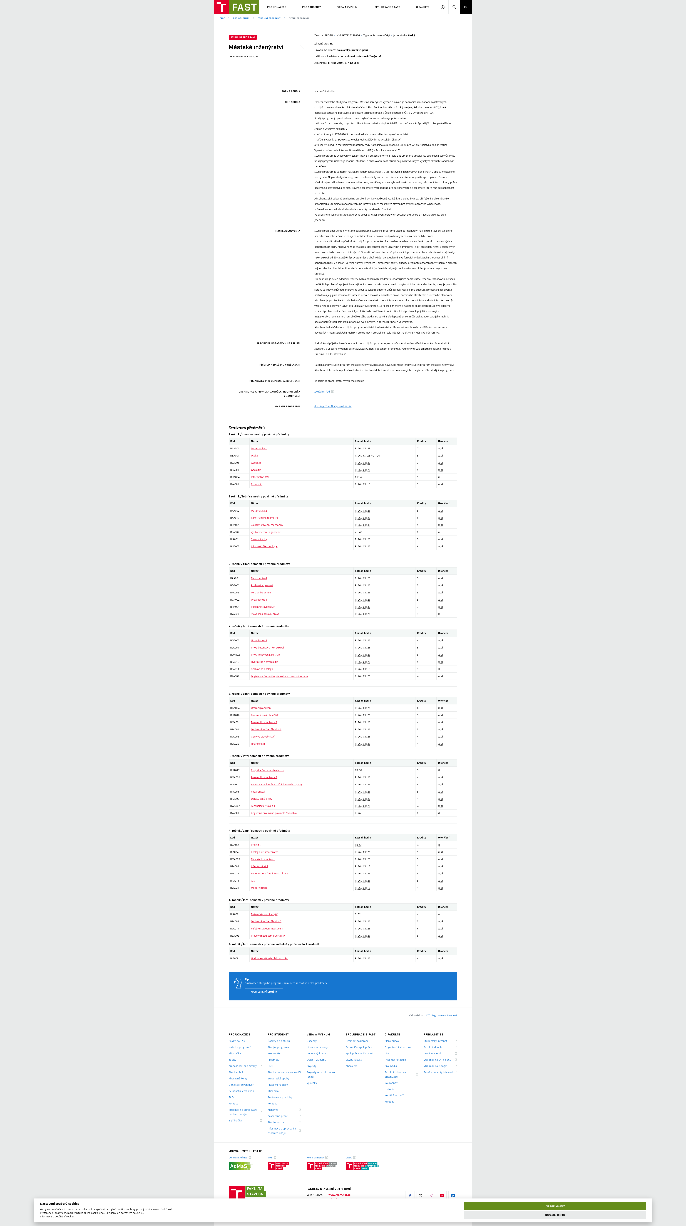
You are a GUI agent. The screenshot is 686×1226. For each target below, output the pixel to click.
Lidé (387, 1053)
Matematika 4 (259, 578)
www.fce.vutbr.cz (340, 1195)
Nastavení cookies (555, 1214)
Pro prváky (274, 1053)
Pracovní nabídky (278, 1084)
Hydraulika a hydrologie (264, 661)
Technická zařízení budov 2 (266, 921)
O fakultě (422, 7)
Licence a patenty (317, 1047)
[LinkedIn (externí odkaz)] (452, 1195)
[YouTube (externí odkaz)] (442, 1195)
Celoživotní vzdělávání (241, 1091)
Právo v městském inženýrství (268, 935)
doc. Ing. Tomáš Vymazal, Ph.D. (332, 406)
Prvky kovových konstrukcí (266, 654)
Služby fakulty (354, 1059)
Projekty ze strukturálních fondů (322, 1074)
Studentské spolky (278, 1078)
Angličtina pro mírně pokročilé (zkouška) (274, 813)
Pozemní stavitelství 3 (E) (265, 715)
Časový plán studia (279, 1041)
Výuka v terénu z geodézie (266, 532)
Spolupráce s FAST (387, 7)
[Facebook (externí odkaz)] (410, 1195)
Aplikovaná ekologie (262, 669)
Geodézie (256, 462)
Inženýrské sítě (259, 866)
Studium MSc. (237, 1072)
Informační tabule (395, 1059)
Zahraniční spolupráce (359, 1047)
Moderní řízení (259, 887)
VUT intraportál (437, 1054)
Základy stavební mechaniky (267, 525)
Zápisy (232, 1059)
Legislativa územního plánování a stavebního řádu (279, 676)
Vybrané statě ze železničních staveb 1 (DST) (276, 784)
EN (466, 7)
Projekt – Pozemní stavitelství (267, 770)
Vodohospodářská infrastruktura (269, 873)
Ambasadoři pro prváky (245, 1066)
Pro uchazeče (276, 7)
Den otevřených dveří (241, 1084)
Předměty (273, 1059)
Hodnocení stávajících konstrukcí (269, 958)
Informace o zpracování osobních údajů (243, 1112)
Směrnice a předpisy (280, 1097)
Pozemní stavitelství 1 (263, 606)
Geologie (256, 470)
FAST (222, 18)
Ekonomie (256, 484)
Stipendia (273, 1091)
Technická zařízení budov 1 (266, 729)
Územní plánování (261, 708)
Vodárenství (258, 791)
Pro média (391, 1066)
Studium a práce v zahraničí (284, 1072)
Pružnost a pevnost (262, 585)
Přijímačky (235, 1053)
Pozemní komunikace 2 (264, 777)
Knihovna (277, 1110)
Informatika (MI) (260, 477)
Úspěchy (312, 1041)
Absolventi (352, 1066)
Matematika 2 (259, 510)
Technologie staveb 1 (263, 806)
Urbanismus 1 (259, 599)
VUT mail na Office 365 (440, 1060)
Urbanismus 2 (259, 640)
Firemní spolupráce (357, 1041)
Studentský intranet (440, 1041)
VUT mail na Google (440, 1066)
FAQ (231, 1097)
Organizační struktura (398, 1047)
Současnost (391, 1083)
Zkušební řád (322, 391)
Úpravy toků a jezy (261, 798)
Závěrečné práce (282, 1116)
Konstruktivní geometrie (265, 517)
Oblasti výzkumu (316, 1059)
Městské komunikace (263, 859)
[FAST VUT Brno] (236, 7)
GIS (253, 880)
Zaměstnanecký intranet (440, 1072)
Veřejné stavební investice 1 (267, 928)
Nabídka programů (240, 1047)
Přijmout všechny (555, 1205)
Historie (389, 1089)
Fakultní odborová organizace (396, 1074)
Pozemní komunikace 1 (264, 722)
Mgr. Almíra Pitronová (444, 1015)
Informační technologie (264, 546)
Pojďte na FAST (238, 1041)
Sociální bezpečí (394, 1095)
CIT (428, 1015)
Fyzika (254, 455)
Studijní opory (280, 1122)
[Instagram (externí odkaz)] (431, 1195)
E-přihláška (240, 1121)
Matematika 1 (259, 448)
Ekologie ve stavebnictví (264, 852)
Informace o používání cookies (57, 1216)
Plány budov (392, 1041)
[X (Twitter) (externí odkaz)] (420, 1195)
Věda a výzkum (347, 7)
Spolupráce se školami (359, 1053)
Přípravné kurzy (238, 1078)
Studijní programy (269, 18)
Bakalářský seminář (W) (264, 914)
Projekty (311, 1066)
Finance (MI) (258, 743)
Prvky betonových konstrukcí (267, 647)
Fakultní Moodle (437, 1047)
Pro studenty (311, 7)
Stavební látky (259, 539)
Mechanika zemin (261, 592)
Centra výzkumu (316, 1053)
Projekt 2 (256, 845)
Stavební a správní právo (265, 614)
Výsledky (312, 1083)
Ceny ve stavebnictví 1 (264, 736)
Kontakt (233, 1103)
